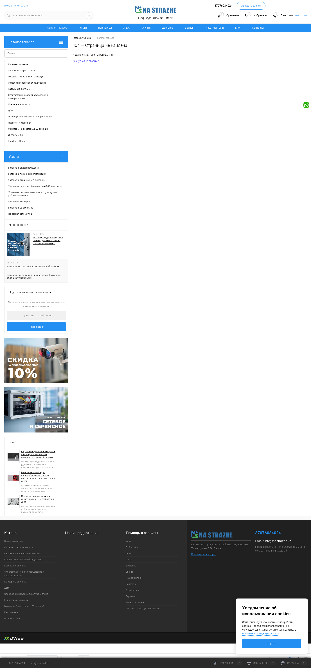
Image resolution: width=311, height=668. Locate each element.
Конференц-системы (15, 581)
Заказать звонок (251, 5)
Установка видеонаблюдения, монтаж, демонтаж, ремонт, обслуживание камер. (48, 240)
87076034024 (17, 663)
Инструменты (11, 612)
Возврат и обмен (135, 602)
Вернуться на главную (86, 61)
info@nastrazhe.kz (278, 541)
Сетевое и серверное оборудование (23, 559)
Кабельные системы (15, 565)
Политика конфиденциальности (142, 608)
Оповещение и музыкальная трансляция (26, 594)
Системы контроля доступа (18, 547)
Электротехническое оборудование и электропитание (24, 573)
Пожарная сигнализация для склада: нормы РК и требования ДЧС (37, 499)
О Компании (132, 590)
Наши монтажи (215, 27)
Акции (126, 27)
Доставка (167, 27)
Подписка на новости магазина (30, 292)
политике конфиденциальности (260, 633)
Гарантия (131, 596)
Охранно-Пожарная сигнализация (22, 553)
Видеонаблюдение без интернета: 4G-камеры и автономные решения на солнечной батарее (38, 454)
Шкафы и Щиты (12, 618)
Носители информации (16, 600)
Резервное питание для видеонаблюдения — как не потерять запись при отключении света (38, 476)
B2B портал (105, 27)
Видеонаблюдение (14, 541)
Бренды (189, 27)
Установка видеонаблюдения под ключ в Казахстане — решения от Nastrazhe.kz (35, 276)
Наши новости (18, 225)
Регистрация (20, 5)
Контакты (258, 27)
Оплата (146, 27)
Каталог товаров (21, 42)
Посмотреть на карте (203, 554)
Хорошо (271, 643)
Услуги (83, 27)
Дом (6, 587)
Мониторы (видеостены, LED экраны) (24, 606)
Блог (238, 27)
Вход (7, 5)
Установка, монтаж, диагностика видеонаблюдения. (33, 266)
